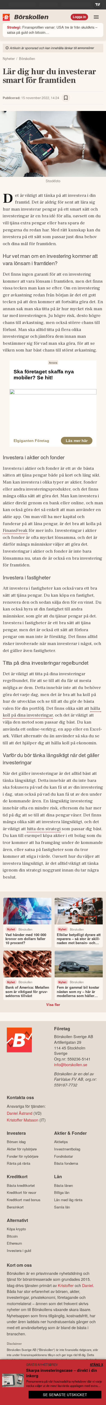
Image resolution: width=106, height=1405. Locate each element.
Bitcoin (12, 1236)
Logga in (79, 17)
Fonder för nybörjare (22, 1156)
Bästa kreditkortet (21, 1185)
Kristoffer (66, 1285)
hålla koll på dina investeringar (52, 711)
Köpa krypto (16, 1229)
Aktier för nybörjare (22, 1148)
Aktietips (61, 1141)
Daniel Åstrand (19, 1113)
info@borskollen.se (70, 1064)
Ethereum (14, 1243)
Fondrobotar (63, 1156)
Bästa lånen (63, 1185)
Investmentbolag (67, 1148)
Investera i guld (19, 1250)
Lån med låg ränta (68, 1199)
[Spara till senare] (65, 98)
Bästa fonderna (66, 1163)
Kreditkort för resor (21, 1192)
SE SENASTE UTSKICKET (65, 1394)
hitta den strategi (44, 829)
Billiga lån (61, 1192)
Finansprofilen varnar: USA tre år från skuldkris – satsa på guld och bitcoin (52, 30)
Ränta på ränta (18, 1163)
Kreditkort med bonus (23, 1199)
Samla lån (62, 1207)
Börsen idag (16, 1141)
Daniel (87, 1285)
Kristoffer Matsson (22, 1120)
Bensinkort (15, 1207)
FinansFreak (15, 530)
